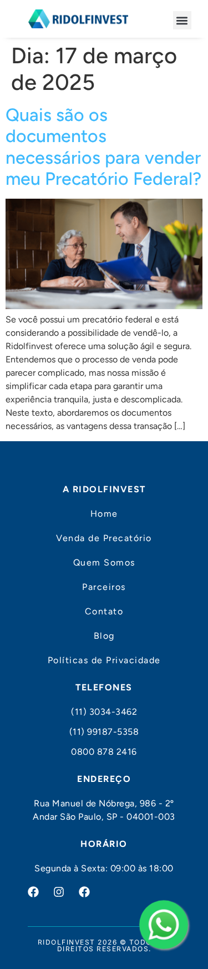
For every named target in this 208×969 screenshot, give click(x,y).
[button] (182, 20)
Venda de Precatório (104, 538)
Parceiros (104, 587)
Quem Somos (104, 562)
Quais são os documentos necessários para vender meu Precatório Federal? (103, 146)
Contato (104, 611)
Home (104, 513)
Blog (104, 635)
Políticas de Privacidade (104, 660)
